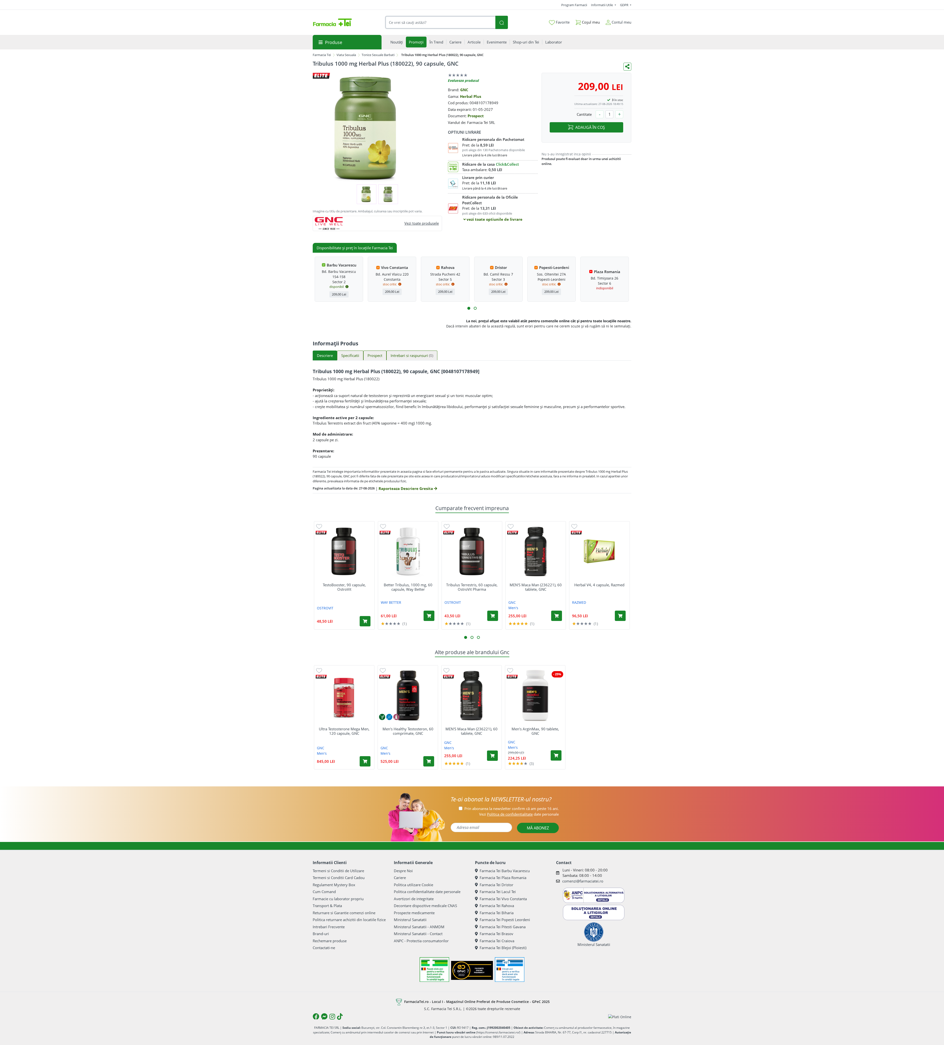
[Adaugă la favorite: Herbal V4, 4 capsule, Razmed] (574, 526)
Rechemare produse (330, 940)
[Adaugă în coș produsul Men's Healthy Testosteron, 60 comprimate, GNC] (428, 761)
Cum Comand (324, 891)
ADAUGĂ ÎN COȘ (590, 127)
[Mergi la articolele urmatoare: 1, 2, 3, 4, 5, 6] (469, 308)
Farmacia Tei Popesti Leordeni (505, 919)
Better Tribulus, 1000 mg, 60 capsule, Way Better (408, 587)
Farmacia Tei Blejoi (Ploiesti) (503, 947)
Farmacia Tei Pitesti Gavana (503, 926)
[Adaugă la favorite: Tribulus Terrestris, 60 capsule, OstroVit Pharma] (447, 526)
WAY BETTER (391, 602)
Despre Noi (403, 870)
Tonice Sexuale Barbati (378, 55)
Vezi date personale (519, 814)
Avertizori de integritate (414, 898)
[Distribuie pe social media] (627, 67)
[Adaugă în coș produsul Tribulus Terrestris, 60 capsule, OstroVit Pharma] (492, 616)
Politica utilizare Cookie (413, 884)
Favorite (562, 22)
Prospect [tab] (375, 355)
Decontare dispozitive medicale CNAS (425, 905)
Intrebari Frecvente (329, 926)
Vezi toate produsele (421, 223)
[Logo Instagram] (332, 1016)
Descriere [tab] (325, 355)
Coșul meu (590, 22)
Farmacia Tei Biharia (497, 912)
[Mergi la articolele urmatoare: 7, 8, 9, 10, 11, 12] (475, 308)
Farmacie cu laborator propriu (338, 898)
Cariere (400, 877)
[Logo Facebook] (316, 1016)
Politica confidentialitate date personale (427, 891)
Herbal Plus (470, 96)
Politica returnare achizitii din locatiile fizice (349, 919)
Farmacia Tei (322, 55)
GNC (464, 89)
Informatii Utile (602, 5)
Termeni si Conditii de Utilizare (338, 870)
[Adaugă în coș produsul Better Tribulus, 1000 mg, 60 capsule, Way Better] (429, 616)
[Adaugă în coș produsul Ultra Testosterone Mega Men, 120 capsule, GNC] (365, 761)
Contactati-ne (324, 947)
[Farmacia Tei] (332, 22)
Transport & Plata (327, 905)
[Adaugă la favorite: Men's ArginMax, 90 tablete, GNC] (510, 670)
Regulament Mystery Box (334, 884)
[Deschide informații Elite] (321, 532)
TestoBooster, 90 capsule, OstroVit (344, 587)
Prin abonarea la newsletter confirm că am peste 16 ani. (511, 808)
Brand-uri (321, 933)
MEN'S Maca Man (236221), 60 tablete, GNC (536, 587)
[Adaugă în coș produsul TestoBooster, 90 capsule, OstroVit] (365, 621)
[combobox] (440, 22)
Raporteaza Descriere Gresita (406, 488)
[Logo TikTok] (340, 1016)
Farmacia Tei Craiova (497, 940)
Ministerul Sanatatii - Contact (418, 933)
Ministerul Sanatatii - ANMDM (419, 926)
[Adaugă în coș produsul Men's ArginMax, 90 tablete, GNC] (556, 755)
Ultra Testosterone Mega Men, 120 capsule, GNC (344, 731)
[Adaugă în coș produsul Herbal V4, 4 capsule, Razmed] (620, 616)
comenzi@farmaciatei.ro (582, 881)
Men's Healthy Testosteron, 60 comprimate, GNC (408, 731)
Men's (513, 607)
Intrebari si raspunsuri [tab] (412, 355)
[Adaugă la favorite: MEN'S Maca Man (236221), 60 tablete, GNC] (511, 526)
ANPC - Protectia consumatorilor (421, 940)
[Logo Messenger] (324, 1016)
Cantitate (584, 114)
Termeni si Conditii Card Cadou (339, 877)
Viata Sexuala (346, 55)
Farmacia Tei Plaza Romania (503, 877)
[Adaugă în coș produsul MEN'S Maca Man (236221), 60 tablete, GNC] (556, 616)
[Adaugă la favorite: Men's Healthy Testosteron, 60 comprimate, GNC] (383, 670)
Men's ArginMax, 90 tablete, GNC (535, 731)
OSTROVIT (325, 608)
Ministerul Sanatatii (410, 919)
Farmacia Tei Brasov (496, 933)
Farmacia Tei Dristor (496, 884)
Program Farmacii (574, 5)
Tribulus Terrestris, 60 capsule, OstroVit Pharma (472, 587)
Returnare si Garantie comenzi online (344, 912)
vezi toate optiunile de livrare (494, 219)
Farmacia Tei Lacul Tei (498, 891)
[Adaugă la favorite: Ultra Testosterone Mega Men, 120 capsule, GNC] (319, 670)
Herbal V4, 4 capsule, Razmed (599, 585)
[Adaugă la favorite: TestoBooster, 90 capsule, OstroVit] (319, 526)
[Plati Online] (619, 1016)
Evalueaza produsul (463, 80)
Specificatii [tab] (350, 355)
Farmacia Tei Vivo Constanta (503, 898)
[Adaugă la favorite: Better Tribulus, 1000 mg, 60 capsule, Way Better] (383, 526)
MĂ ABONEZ (538, 828)
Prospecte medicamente (414, 912)
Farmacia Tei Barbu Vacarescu (505, 870)
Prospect (476, 115)
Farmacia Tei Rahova (497, 905)
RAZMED (579, 602)
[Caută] (501, 22)
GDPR (624, 5)
